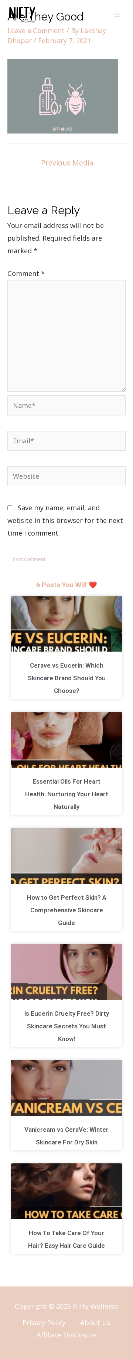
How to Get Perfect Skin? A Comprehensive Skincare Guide (66, 910)
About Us (95, 1322)
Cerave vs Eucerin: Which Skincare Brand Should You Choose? (67, 678)
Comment (26, 273)
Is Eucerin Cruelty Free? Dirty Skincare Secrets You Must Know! (66, 1026)
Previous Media (67, 163)
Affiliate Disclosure (67, 1334)
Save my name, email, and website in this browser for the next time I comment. (65, 520)
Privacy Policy (44, 1322)
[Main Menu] (117, 14)
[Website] (66, 477)
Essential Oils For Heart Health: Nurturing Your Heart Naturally (66, 794)
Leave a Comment (36, 30)
